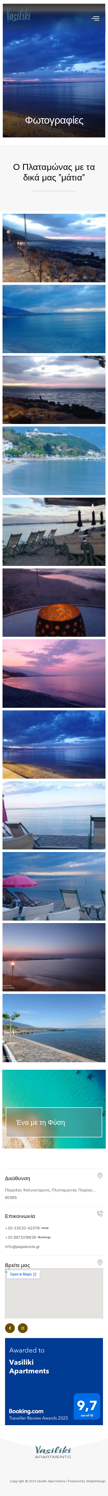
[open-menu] (95, 19)
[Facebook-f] (10, 1328)
